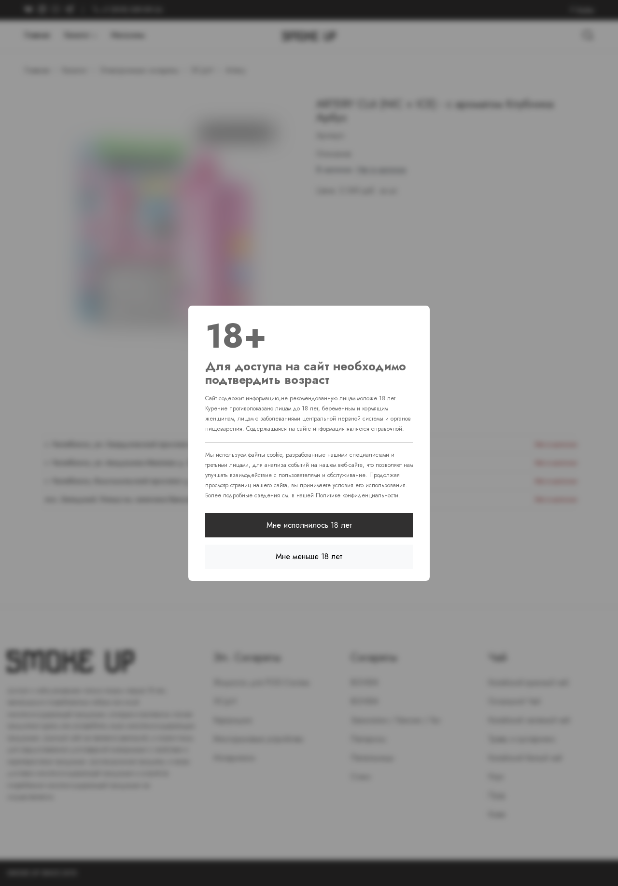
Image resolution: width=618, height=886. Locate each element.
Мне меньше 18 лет (309, 556)
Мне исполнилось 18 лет (309, 525)
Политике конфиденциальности (357, 495)
